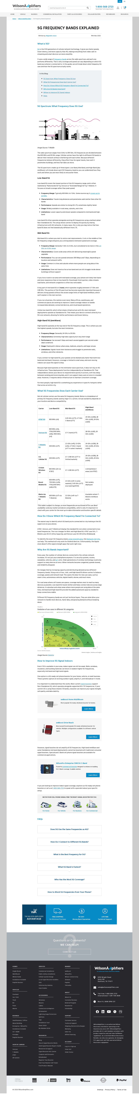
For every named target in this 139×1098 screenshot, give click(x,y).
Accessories (43, 995)
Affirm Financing (70, 1034)
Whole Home (17, 977)
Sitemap (100, 1089)
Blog (40, 1040)
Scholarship (68, 1008)
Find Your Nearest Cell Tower (48, 1063)
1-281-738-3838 (114, 996)
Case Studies (43, 988)
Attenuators (43, 1011)
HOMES (15, 966)
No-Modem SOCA (44, 1028)
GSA (40, 982)
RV (13, 1003)
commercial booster (69, 766)
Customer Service (70, 1020)
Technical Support (71, 1023)
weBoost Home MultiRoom (72, 699)
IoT (57, 560)
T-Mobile (16, 1052)
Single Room (17, 971)
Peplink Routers (18, 982)
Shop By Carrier (18, 1044)
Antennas (42, 1000)
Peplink (67, 982)
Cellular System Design (46, 977)
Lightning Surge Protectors (47, 1014)
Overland (15, 994)
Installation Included (19, 980)
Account (68, 1042)
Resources (42, 1035)
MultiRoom (16, 974)
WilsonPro (68, 974)
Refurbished (110, 14)
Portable (15, 1034)
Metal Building (17, 1023)
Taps (40, 1020)
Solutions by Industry (45, 985)
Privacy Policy (110, 1089)
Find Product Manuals (46, 1066)
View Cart (68, 1049)
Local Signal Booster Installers (48, 980)
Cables (41, 1006)
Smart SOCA (43, 1025)
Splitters (41, 1017)
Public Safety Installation (47, 974)
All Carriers (16, 1058)
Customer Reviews (71, 1000)
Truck (14, 1000)
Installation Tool (44, 1023)
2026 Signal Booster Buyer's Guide (50, 1046)
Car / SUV (16, 997)
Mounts (41, 1003)
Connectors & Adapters (46, 1008)
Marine (15, 1008)
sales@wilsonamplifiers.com (108, 987)
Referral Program (70, 1003)
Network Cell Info (93, 539)
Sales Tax (68, 1032)
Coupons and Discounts (46, 1054)
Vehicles (16, 990)
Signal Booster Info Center (47, 1051)
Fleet (14, 1006)
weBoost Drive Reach (65, 722)
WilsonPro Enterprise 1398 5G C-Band (71, 763)
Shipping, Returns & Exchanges (75, 1026)
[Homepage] (27, 6)
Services (42, 966)
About (67, 992)
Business (16, 1016)
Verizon (15, 1049)
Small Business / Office (20, 1020)
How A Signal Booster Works (48, 1043)
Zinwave (67, 980)
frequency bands (60, 59)
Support (68, 1016)
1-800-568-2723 (105, 6)
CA (124, 1)
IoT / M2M (16, 1032)
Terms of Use (121, 1089)
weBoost (68, 971)
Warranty (68, 1029)
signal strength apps (75, 539)
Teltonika (68, 985)
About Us (68, 997)
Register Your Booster (46, 1060)
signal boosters (86, 683)
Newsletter (68, 1006)
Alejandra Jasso (51, 36)
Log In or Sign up (70, 1046)
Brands (67, 966)
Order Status (69, 1052)
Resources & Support (45, 1049)
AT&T (14, 1055)
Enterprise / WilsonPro (20, 1026)
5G (38, 49)
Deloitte (51, 655)
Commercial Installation (46, 971)
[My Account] (117, 8)
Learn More (88, 709)
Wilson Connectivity (71, 977)
